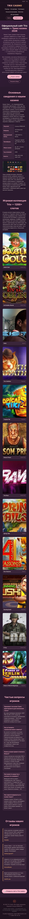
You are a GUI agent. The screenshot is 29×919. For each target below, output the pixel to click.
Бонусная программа (11, 12)
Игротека (20, 12)
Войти (9, 18)
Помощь (7, 9)
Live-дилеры (13, 9)
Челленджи (21, 9)
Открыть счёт (18, 18)
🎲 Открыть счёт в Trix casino (14, 891)
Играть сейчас (14, 77)
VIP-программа (15, 14)
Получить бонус (14, 81)
